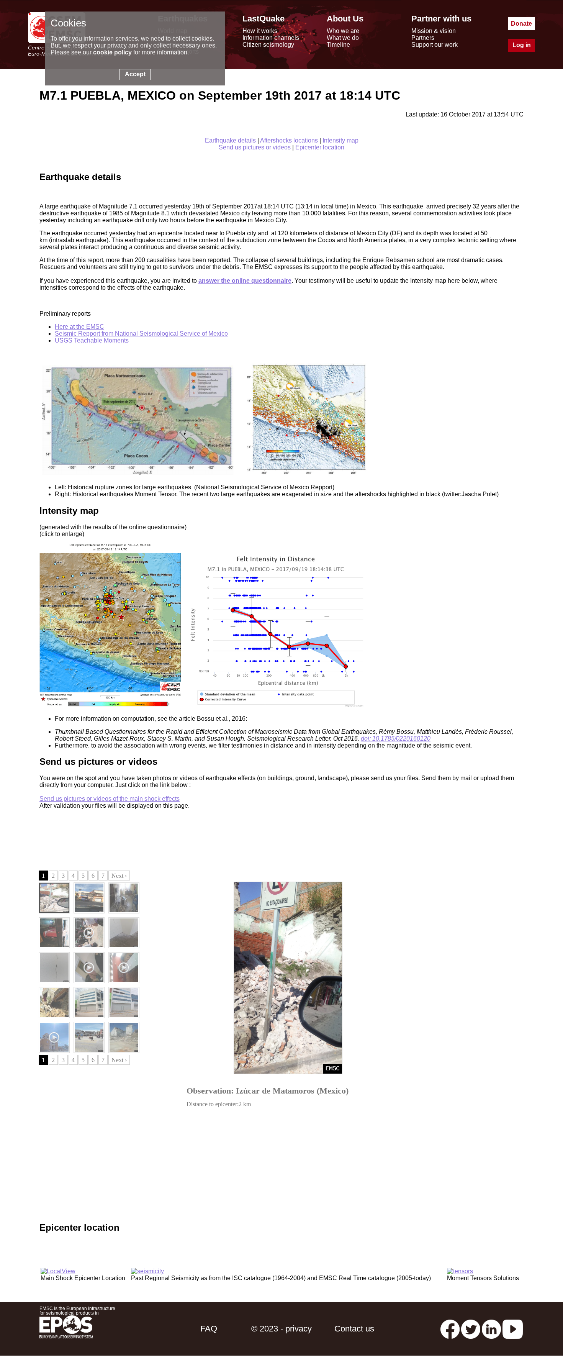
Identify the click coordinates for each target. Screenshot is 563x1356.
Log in (521, 45)
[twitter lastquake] (470, 1328)
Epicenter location (319, 147)
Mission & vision (433, 31)
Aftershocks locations (289, 140)
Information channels (270, 37)
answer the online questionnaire (244, 280)
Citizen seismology (268, 44)
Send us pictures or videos (255, 147)
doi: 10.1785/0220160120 (395, 738)
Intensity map (340, 140)
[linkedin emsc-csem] (491, 1328)
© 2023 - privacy (281, 1328)
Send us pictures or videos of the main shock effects (109, 798)
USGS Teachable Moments (92, 340)
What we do (343, 37)
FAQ (208, 1328)
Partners (422, 37)
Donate (521, 23)
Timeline (338, 44)
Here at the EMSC (79, 326)
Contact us (354, 1328)
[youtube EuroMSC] (512, 1328)
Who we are (343, 31)
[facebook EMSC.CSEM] (450, 1328)
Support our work (434, 44)
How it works (259, 31)
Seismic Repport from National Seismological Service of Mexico (141, 333)
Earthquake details (230, 140)
